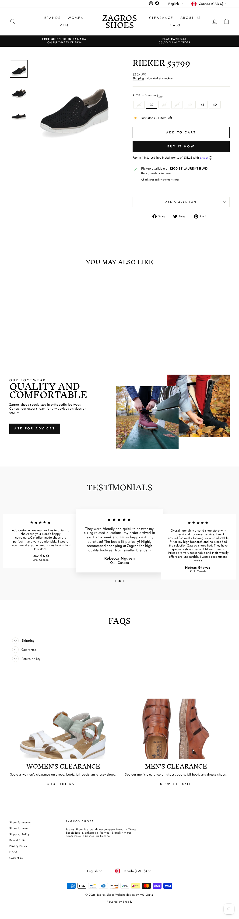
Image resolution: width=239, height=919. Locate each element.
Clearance (161, 17)
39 (177, 104)
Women (76, 17)
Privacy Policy (18, 846)
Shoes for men (18, 828)
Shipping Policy (19, 834)
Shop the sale (176, 784)
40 (190, 104)
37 (152, 104)
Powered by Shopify (119, 902)
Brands (52, 17)
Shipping (138, 78)
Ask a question (181, 202)
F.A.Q (175, 25)
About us (190, 17)
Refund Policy (18, 840)
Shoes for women (20, 822)
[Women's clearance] (63, 729)
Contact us (16, 858)
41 (202, 104)
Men (64, 25)
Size (145, 95)
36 (139, 104)
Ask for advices (34, 428)
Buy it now (181, 146)
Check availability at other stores (160, 179)
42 (215, 104)
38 (164, 104)
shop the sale (63, 784)
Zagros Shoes (119, 21)
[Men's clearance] (176, 729)
